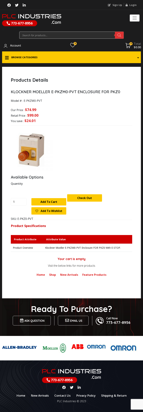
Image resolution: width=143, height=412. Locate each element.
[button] (71, 57)
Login (133, 5)
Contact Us (62, 395)
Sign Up (117, 5)
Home (41, 275)
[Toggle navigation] (135, 18)
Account (15, 45)
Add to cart (48, 202)
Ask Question (34, 320)
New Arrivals (69, 275)
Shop (52, 275)
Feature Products (94, 275)
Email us (76, 320)
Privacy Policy (86, 395)
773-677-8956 (21, 23)
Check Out (84, 198)
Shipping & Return (114, 395)
